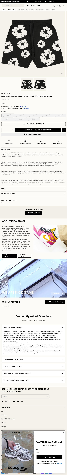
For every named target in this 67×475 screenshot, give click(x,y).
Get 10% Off (49, 457)
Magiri (3, 422)
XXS (10, 116)
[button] (60, 6)
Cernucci (4, 415)
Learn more (23, 106)
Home (3, 9)
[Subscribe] (47, 396)
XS (23, 116)
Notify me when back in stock (38, 130)
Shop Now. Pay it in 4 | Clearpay (37, 1)
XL (10, 120)
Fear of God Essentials (8, 419)
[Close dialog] (63, 432)
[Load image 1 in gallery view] (27, 84)
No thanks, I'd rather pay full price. (49, 461)
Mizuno (3, 426)
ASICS (3, 411)
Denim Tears (11, 9)
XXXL (35, 120)
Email (36, 449)
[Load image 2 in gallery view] (40, 84)
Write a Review (35, 213)
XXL (23, 120)
